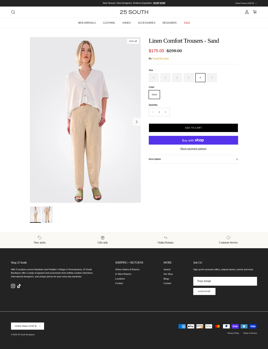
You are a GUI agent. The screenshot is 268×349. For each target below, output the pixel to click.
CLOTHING (109, 22)
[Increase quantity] (166, 112)
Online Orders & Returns (127, 269)
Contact (119, 283)
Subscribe (204, 291)
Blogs (166, 279)
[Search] (13, 12)
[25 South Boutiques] (134, 12)
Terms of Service (250, 333)
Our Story (168, 274)
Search (167, 269)
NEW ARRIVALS (87, 22)
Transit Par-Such (160, 58)
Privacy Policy (233, 333)
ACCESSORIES (146, 22)
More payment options (193, 148)
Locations (120, 279)
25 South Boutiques (26, 335)
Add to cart (193, 128)
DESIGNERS (170, 22)
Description (155, 159)
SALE (187, 22)
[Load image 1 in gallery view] (85, 120)
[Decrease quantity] (152, 112)
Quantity (153, 105)
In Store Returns (123, 274)
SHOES (126, 22)
